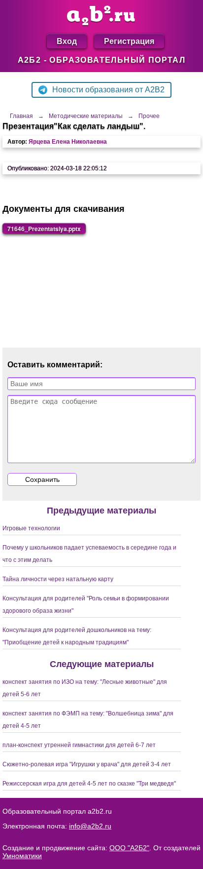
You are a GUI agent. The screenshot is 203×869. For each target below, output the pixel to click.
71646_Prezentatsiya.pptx (44, 228)
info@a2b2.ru (90, 826)
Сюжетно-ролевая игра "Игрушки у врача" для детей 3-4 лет (86, 764)
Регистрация (129, 40)
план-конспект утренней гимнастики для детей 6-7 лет (79, 745)
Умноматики (22, 856)
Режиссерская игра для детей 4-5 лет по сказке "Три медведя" (89, 783)
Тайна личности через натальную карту (57, 579)
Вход (67, 40)
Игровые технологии (31, 528)
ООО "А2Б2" (129, 848)
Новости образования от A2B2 (108, 89)
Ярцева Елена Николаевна (68, 141)
